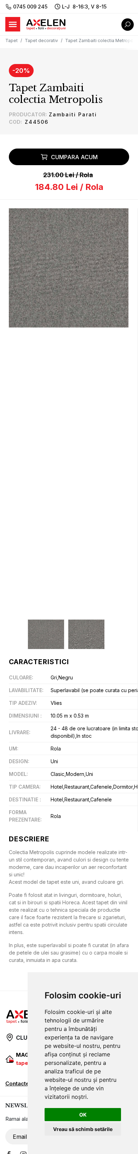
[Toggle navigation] (12, 24)
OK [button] (83, 1115)
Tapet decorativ (41, 40)
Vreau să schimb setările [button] (83, 1129)
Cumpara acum (74, 157)
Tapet (11, 40)
